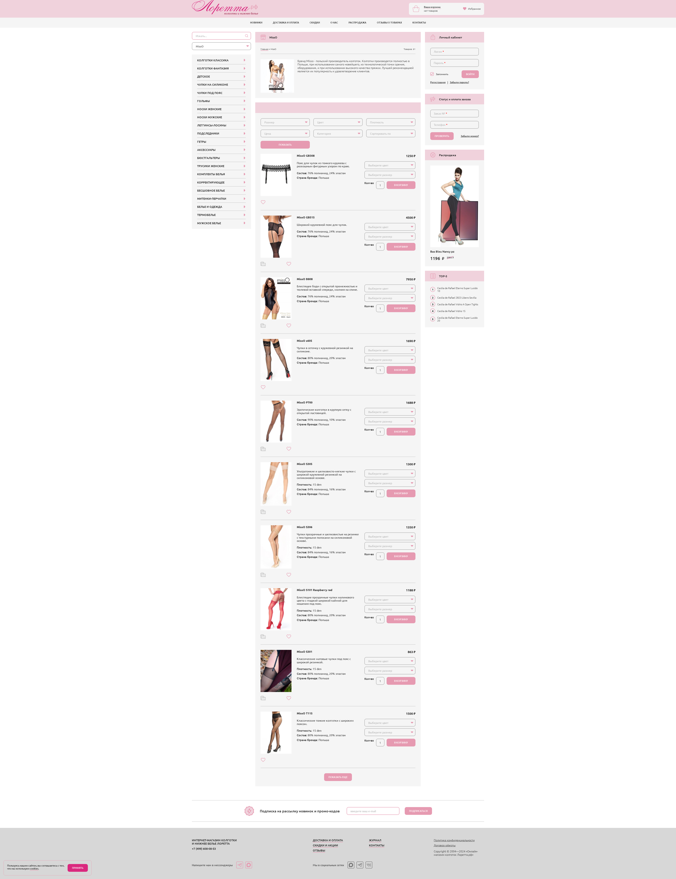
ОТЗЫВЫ (319, 850)
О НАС (334, 22)
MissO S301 (304, 651)
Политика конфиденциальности (454, 840)
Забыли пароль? (459, 82)
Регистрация (438, 82)
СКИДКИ (315, 22)
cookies (34, 868)
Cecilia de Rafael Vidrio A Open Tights (457, 304)
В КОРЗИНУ (401, 185)
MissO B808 (305, 279)
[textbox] (282, 122)
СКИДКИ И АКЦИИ (325, 845)
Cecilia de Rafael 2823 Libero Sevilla (456, 297)
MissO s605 (304, 340)
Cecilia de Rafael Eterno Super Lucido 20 (457, 319)
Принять (77, 867)
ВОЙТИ (470, 74)
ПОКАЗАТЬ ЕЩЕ (338, 777)
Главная (264, 49)
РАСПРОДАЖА (357, 22)
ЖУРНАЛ (375, 840)
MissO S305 (304, 464)
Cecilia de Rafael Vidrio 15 (451, 311)
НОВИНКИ (256, 22)
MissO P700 (304, 402)
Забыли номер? (470, 136)
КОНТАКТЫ (419, 22)
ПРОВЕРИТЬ (442, 136)
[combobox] (285, 122)
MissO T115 (304, 713)
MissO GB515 (306, 217)
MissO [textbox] (200, 46)
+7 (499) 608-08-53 (204, 848)
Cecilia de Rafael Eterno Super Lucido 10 (457, 289)
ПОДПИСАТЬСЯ (418, 811)
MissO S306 (304, 527)
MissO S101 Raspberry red (314, 590)
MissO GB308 (306, 155)
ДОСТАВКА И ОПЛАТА (286, 22)
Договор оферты (445, 845)
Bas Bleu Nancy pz (442, 251)
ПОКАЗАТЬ (285, 144)
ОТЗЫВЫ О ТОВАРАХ (389, 22)
